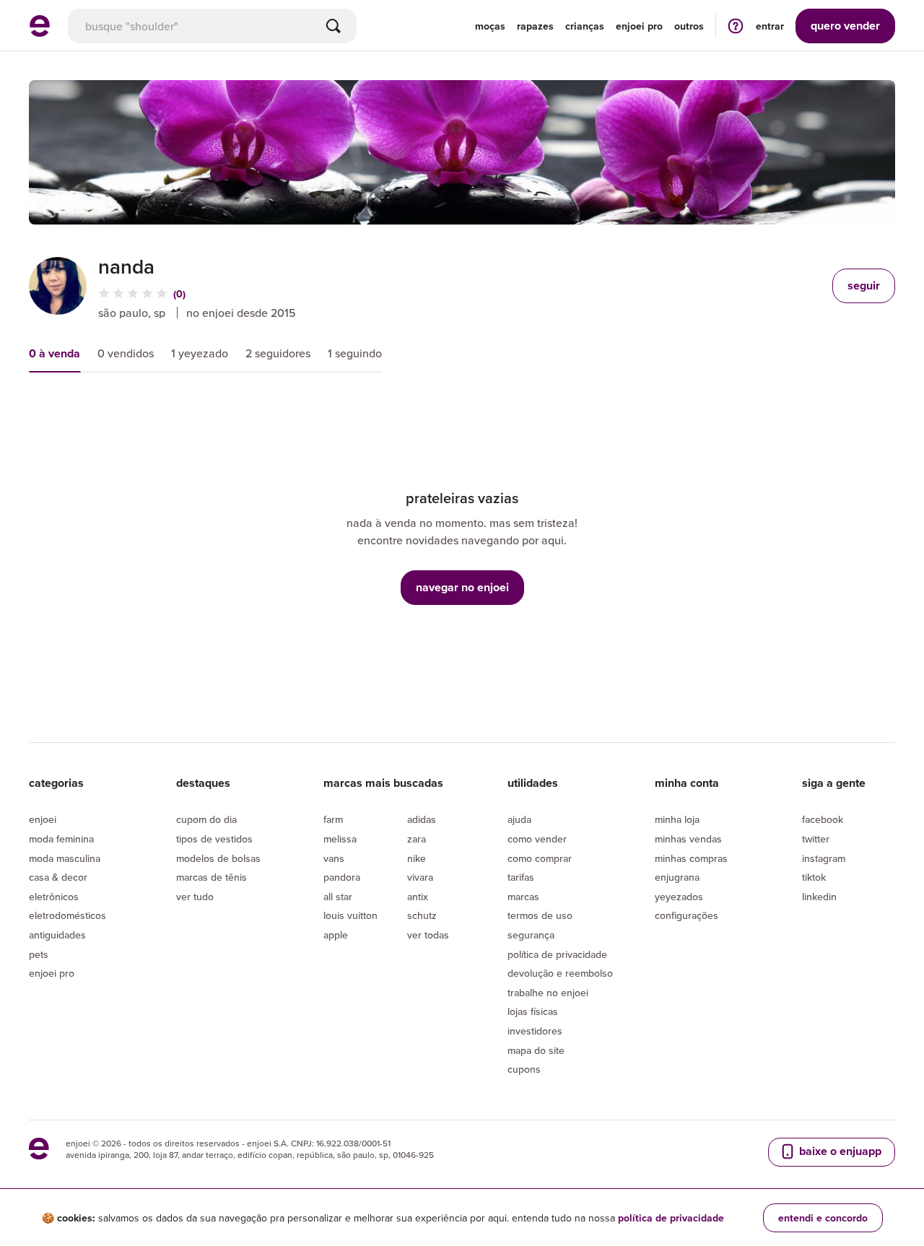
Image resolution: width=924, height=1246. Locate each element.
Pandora (341, 877)
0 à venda (54, 353)
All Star (337, 896)
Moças (490, 26)
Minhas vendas (688, 839)
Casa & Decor (58, 877)
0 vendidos (125, 353)
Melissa (340, 839)
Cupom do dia (206, 819)
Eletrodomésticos (67, 915)
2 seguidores (277, 353)
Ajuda (519, 819)
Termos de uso (539, 915)
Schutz (422, 915)
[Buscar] (333, 26)
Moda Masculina (64, 858)
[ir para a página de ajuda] (735, 25)
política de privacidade (671, 1218)
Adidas (421, 819)
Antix (417, 896)
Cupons (524, 1069)
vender (845, 25)
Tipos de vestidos (214, 839)
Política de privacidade (557, 954)
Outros (689, 26)
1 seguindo (355, 353)
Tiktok (814, 877)
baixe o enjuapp (838, 1151)
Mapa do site (536, 1050)
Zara (416, 839)
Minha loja (677, 819)
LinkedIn (819, 896)
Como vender (537, 839)
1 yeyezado (199, 353)
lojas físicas (532, 1011)
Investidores (534, 1031)
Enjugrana (677, 877)
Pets (38, 954)
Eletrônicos (54, 896)
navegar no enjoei (462, 587)
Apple (335, 935)
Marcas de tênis (211, 877)
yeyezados (679, 896)
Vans (333, 858)
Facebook (822, 819)
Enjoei (42, 819)
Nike (416, 858)
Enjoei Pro (51, 973)
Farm (333, 819)
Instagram (823, 858)
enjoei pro (639, 26)
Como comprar (539, 858)
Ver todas (428, 935)
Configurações (686, 915)
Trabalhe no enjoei (547, 992)
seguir (863, 285)
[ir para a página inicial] (40, 32)
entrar (770, 26)
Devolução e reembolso (560, 973)
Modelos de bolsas (218, 858)
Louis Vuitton (350, 915)
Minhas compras (691, 858)
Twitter (815, 839)
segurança (530, 935)
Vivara (420, 877)
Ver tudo (195, 896)
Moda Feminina (61, 839)
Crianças (584, 26)
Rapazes (535, 26)
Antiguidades (57, 935)
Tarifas (520, 877)
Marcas (523, 896)
